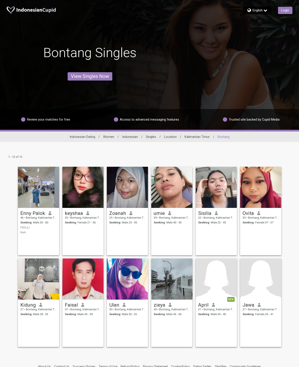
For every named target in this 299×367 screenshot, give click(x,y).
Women (108, 137)
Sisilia (204, 213)
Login (285, 10)
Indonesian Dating (82, 137)
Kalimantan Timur (197, 137)
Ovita (248, 213)
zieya (159, 305)
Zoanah (117, 213)
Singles (151, 137)
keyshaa (74, 213)
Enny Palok (32, 213)
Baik (23, 232)
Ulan (114, 305)
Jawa (248, 305)
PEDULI (25, 227)
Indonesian (130, 137)
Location (170, 137)
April (203, 305)
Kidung (28, 305)
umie (159, 213)
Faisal (71, 305)
